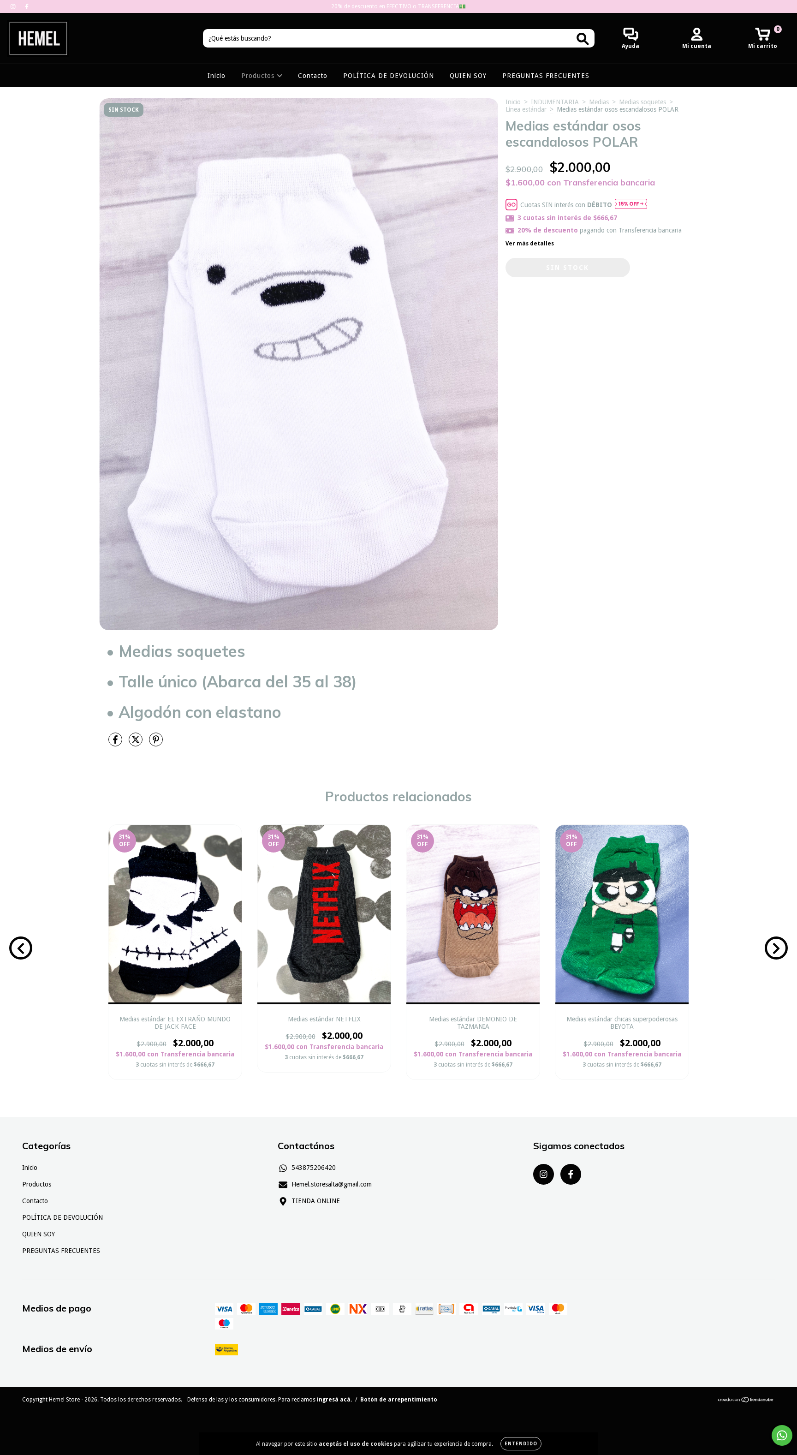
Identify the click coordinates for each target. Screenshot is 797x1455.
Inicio (217, 75)
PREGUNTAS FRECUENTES (545, 75)
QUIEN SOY (468, 75)
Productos (259, 75)
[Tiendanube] (746, 1401)
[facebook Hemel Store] (27, 6)
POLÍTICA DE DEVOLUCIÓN (388, 75)
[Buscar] (583, 39)
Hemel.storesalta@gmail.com (331, 1184)
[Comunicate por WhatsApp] (782, 1435)
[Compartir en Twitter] (136, 743)
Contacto (312, 75)
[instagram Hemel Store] (14, 6)
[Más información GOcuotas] (631, 204)
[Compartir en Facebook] (116, 743)
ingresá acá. (334, 1399)
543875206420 (313, 1167)
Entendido (521, 1443)
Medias (599, 102)
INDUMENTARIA (555, 102)
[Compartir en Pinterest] (156, 743)
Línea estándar (526, 109)
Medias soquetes (642, 102)
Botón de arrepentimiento (398, 1399)
